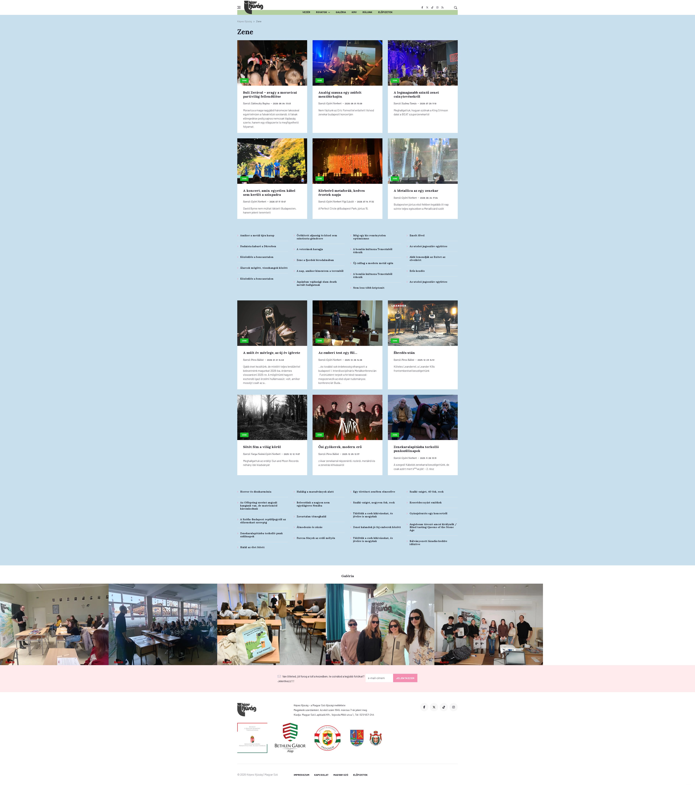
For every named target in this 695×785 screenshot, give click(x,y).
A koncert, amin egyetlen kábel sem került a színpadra (269, 193)
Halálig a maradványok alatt (315, 491)
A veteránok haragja (310, 249)
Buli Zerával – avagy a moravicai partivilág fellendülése (270, 94)
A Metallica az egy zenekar (416, 191)
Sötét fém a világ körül (262, 447)
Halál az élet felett (252, 547)
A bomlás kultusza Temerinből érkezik (372, 251)
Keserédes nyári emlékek (426, 502)
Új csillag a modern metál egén (373, 263)
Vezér (306, 12)
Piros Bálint (257, 359)
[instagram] (437, 7)
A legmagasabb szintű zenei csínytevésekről (416, 94)
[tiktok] (432, 7)
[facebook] (422, 7)
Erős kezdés (417, 271)
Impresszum (301, 774)
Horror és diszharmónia (255, 491)
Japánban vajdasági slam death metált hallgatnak (317, 283)
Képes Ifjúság (244, 21)
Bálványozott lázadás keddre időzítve (428, 542)
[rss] (442, 7)
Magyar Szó (340, 774)
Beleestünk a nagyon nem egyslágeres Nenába (313, 504)
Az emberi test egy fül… (337, 353)
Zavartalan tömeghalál (311, 516)
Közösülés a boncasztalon (256, 257)
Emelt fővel (417, 235)
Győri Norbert (334, 103)
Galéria (341, 12)
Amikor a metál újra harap (257, 235)
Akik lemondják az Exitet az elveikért (427, 258)
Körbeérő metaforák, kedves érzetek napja (341, 193)
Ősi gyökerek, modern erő (340, 447)
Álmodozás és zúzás (309, 527)
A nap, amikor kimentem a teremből (320, 271)
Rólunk (367, 12)
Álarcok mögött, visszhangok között (264, 267)
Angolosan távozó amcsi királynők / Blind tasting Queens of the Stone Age (433, 527)
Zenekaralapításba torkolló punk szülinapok (261, 535)
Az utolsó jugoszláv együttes (428, 246)
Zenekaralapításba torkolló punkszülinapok (416, 449)
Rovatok (321, 12)
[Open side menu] (239, 7)
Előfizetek (385, 12)
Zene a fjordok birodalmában (315, 260)
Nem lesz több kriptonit (368, 287)
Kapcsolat (321, 774)
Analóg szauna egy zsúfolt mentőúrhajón (339, 94)
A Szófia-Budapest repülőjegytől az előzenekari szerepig (263, 521)
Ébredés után (404, 353)
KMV (354, 12)
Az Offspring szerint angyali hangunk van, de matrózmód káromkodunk (258, 505)
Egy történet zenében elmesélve (374, 491)
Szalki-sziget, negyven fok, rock (374, 502)
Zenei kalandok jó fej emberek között (377, 527)
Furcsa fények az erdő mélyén (316, 538)
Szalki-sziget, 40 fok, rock (427, 491)
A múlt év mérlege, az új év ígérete (271, 353)
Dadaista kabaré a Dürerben (258, 246)
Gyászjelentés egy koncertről (428, 513)
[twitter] (427, 7)
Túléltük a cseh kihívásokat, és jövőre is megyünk (373, 515)
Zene (244, 80)
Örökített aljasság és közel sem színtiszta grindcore (317, 237)
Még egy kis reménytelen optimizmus (369, 237)
